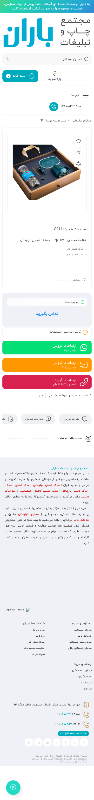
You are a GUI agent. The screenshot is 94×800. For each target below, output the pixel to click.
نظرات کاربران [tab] (71, 419)
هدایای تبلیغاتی (82, 121)
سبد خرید (86, 683)
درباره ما (40, 636)
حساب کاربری (84, 677)
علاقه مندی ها (37, 642)
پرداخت (87, 689)
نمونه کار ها (38, 654)
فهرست (75, 95)
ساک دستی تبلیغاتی (46, 485)
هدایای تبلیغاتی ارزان (80, 648)
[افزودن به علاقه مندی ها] (78, 140)
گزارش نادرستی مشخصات (65, 332)
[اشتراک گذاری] (78, 163)
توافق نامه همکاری (81, 670)
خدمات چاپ (81, 520)
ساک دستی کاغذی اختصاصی (39, 491)
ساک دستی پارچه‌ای (75, 491)
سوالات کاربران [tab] (34, 419)
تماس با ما (39, 630)
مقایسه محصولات (34, 648)
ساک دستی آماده (18, 485)
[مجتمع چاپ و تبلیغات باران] (47, 32)
